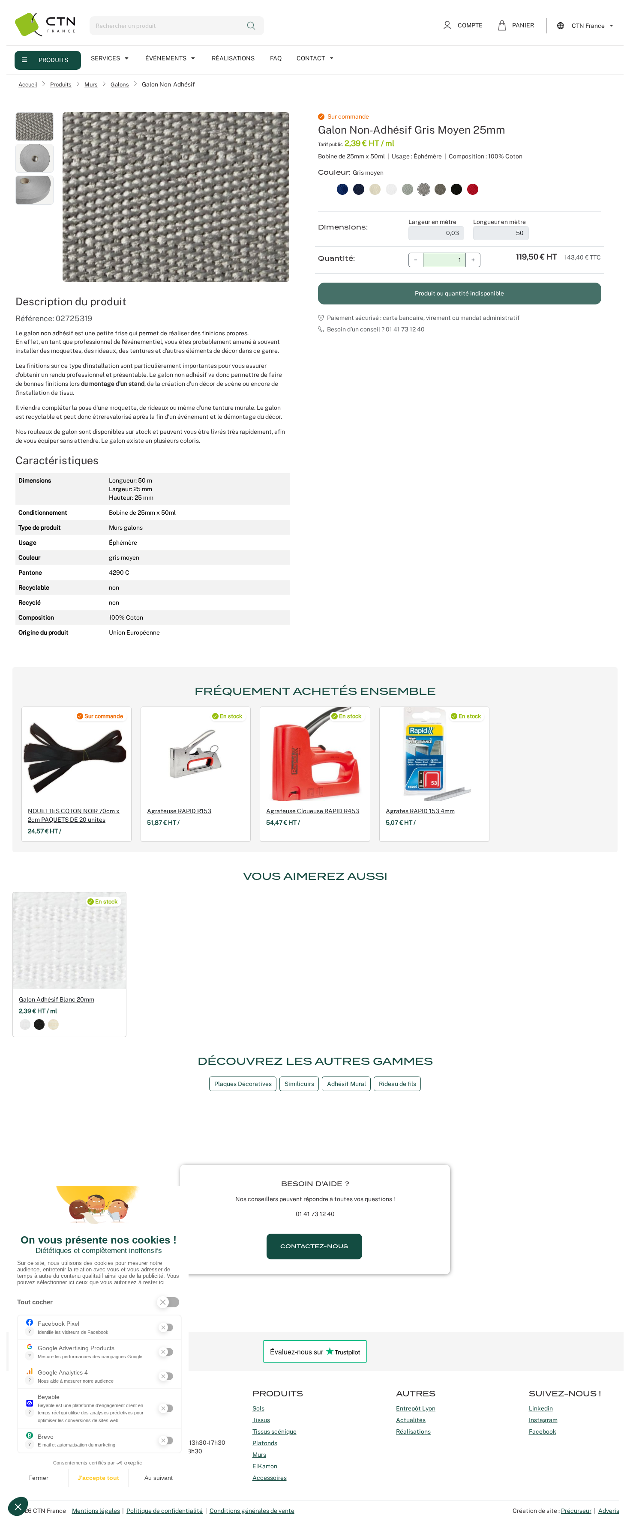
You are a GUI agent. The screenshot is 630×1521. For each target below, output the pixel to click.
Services (105, 58)
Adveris (608, 1510)
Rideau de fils (397, 1083)
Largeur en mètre (432, 221)
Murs (91, 84)
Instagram (543, 1420)
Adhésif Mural (346, 1083)
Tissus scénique (274, 1431)
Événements (165, 58)
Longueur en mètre (499, 221)
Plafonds (264, 1443)
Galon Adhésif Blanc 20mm (56, 999)
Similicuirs (299, 1083)
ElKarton (264, 1466)
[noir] (39, 1024)
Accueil (27, 84)
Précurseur (576, 1510)
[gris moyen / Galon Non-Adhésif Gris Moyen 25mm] (423, 188)
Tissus (261, 1420)
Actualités (411, 1420)
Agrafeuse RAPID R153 (179, 811)
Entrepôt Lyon (415, 1408)
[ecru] (53, 1024)
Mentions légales (96, 1510)
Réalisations (233, 58)
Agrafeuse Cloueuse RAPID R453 (312, 811)
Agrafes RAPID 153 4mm (420, 811)
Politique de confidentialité (164, 1510)
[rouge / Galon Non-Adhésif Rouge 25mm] (472, 188)
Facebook (542, 1431)
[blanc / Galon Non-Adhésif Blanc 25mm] (391, 188)
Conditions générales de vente (252, 1510)
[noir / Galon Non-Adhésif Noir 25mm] (456, 188)
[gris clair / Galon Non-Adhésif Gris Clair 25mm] (407, 188)
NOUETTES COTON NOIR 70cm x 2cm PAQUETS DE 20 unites (74, 815)
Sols (258, 1408)
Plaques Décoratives (243, 1083)
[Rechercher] (252, 25)
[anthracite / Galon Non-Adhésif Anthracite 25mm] (440, 188)
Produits (53, 60)
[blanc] (25, 1024)
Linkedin (541, 1408)
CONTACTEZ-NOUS (314, 1246)
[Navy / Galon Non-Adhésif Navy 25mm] (358, 188)
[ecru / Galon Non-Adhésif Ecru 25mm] (375, 188)
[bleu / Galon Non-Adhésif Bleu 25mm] (342, 188)
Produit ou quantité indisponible (459, 293)
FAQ (276, 58)
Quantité (335, 258)
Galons (120, 84)
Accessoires (269, 1477)
